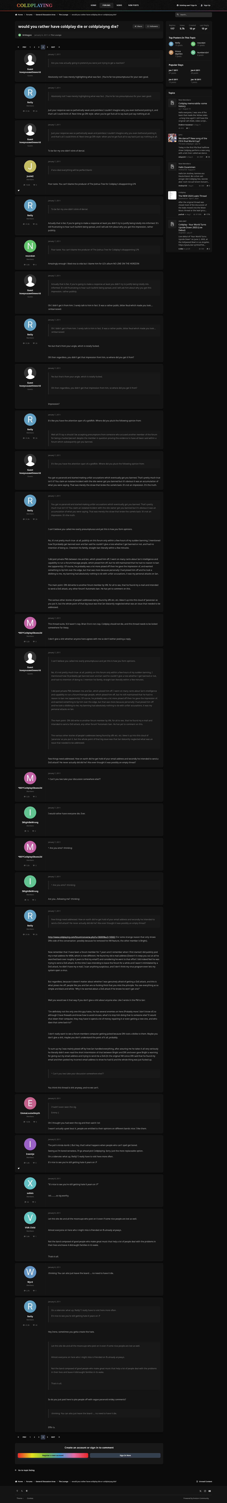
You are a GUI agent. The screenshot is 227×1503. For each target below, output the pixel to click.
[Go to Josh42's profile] (30, 166)
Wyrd (30, 1282)
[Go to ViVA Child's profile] (30, 1218)
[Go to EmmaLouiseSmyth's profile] (30, 1103)
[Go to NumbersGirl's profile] (193, 52)
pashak (181, 214)
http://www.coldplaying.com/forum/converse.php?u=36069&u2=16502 (81, 937)
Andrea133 (183, 169)
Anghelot (182, 233)
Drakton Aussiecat (186, 125)
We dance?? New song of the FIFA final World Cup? (193, 140)
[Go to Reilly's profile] (30, 92)
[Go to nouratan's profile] (30, 246)
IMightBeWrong (30, 822)
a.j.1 (180, 109)
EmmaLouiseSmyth (30, 1113)
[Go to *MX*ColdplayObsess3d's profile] (30, 623)
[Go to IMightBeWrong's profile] (30, 812)
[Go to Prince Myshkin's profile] (171, 52)
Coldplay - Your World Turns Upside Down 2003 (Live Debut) (192, 227)
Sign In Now (125, 1455)
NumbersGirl (203, 52)
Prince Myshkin (179, 52)
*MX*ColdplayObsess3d (30, 633)
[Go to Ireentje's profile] (30, 1144)
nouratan (30, 256)
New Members (185, 100)
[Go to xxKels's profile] (30, 1183)
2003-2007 (182, 221)
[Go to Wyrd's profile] (30, 1272)
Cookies (30, 1498)
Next (53, 47)
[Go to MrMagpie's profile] (19, 35)
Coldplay (182, 192)
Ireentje (30, 1154)
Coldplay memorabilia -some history (193, 105)
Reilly (30, 102)
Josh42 (30, 176)
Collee (181, 249)
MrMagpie (27, 35)
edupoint (182, 157)
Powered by (196, 1498)
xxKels (30, 1193)
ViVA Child (30, 1227)
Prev (24, 47)
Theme (19, 1498)
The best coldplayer (186, 144)
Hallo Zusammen (187, 167)
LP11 (180, 135)
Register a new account (52, 1455)
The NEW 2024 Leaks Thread (193, 195)
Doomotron (183, 198)
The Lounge (56, 35)
